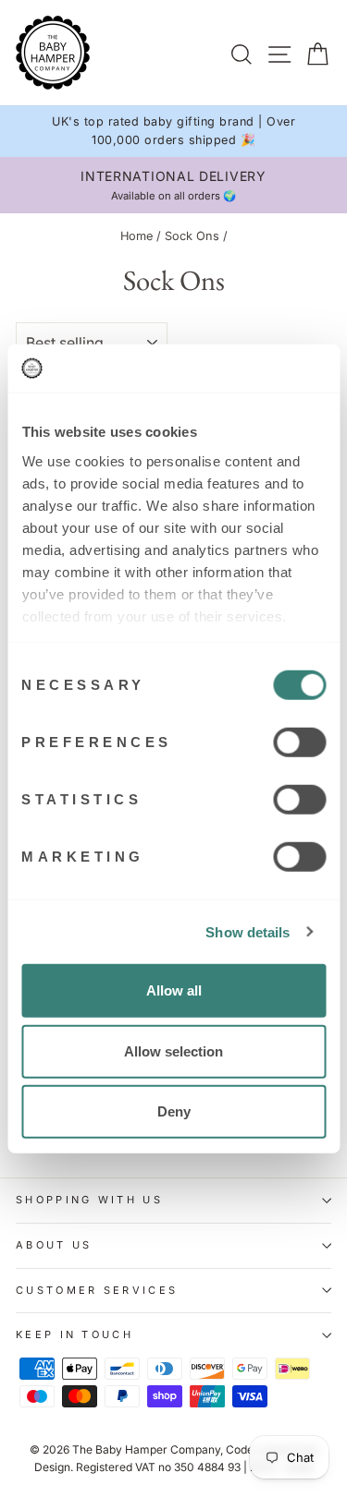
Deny (174, 1111)
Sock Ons (192, 236)
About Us (54, 1244)
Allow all (174, 990)
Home (136, 236)
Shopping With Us (89, 1199)
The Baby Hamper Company (146, 1449)
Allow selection (173, 1050)
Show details (247, 931)
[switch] (299, 742)
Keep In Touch (74, 1334)
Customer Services (97, 1290)
